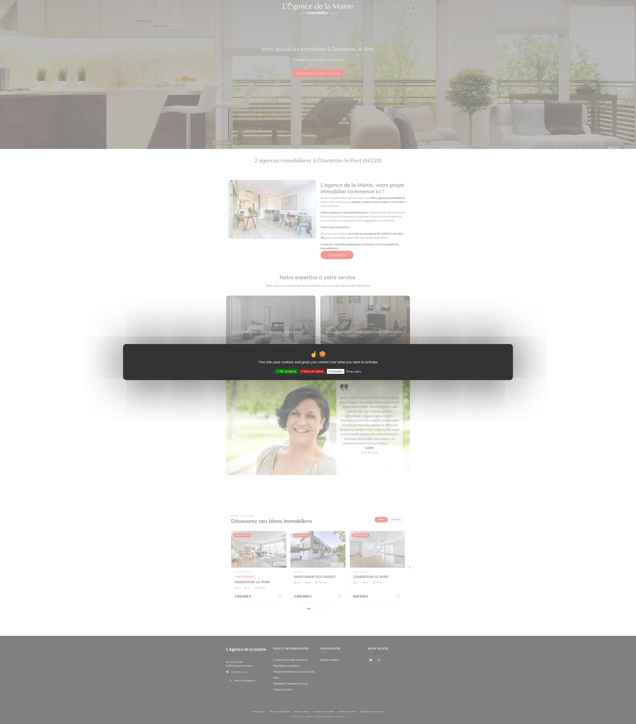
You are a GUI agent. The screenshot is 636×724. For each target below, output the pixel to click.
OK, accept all (287, 371)
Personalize (336, 371)
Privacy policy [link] (353, 371)
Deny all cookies (313, 371)
